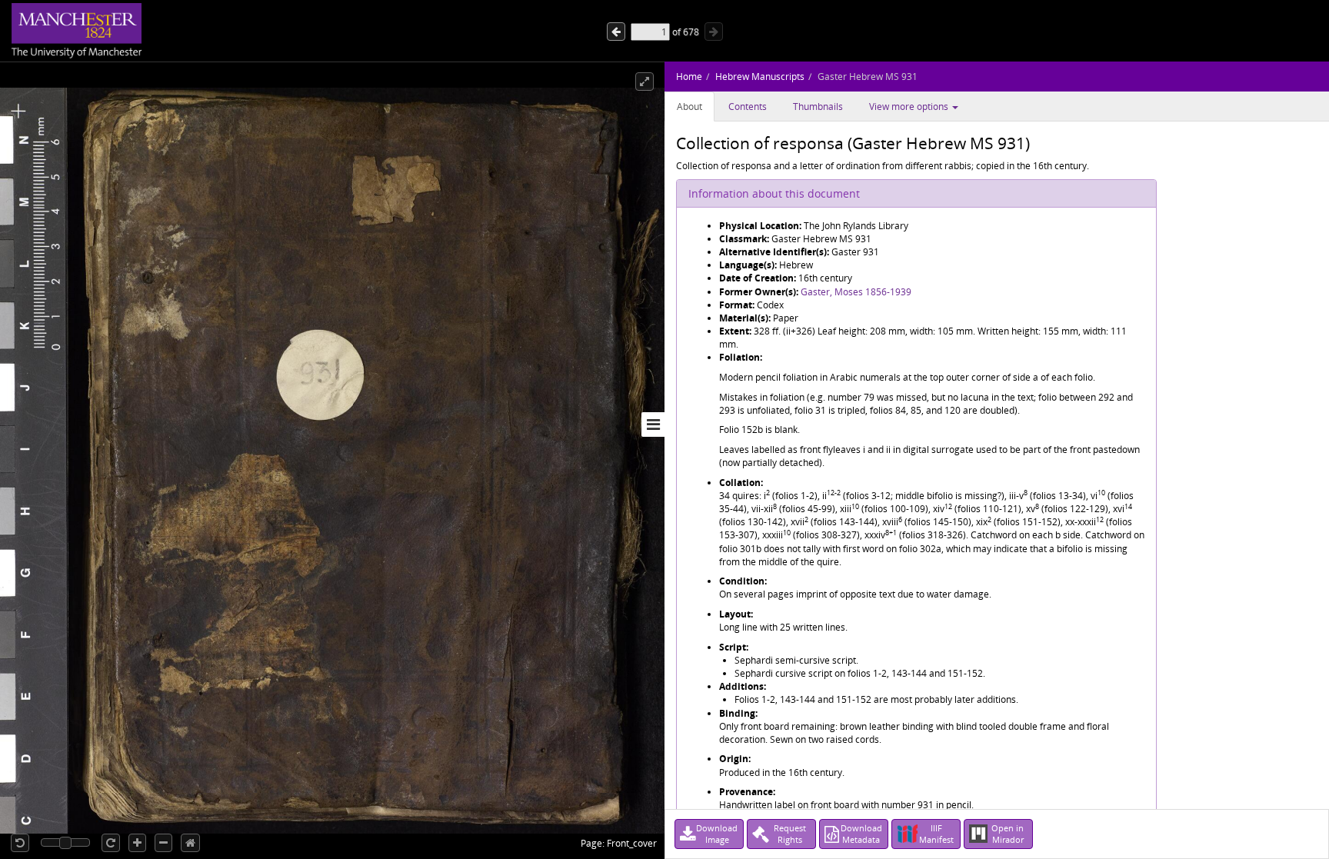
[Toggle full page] (644, 81)
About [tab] (689, 106)
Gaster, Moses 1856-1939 (856, 291)
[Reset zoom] (190, 843)
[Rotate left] (20, 843)
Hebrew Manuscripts (759, 76)
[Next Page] (616, 31)
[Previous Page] (713, 31)
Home (689, 76)
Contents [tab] (747, 106)
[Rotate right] (111, 843)
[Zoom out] (163, 843)
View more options (910, 106)
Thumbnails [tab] (818, 106)
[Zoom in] (137, 843)
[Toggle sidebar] (652, 424)
